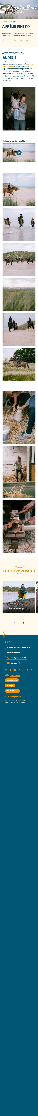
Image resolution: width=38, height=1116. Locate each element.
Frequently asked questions (18, 647)
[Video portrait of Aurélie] (19, 152)
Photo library (12, 691)
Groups (10, 686)
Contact (14, 663)
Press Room (12, 680)
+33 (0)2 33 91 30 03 (18, 658)
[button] (19, 108)
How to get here (13, 652)
